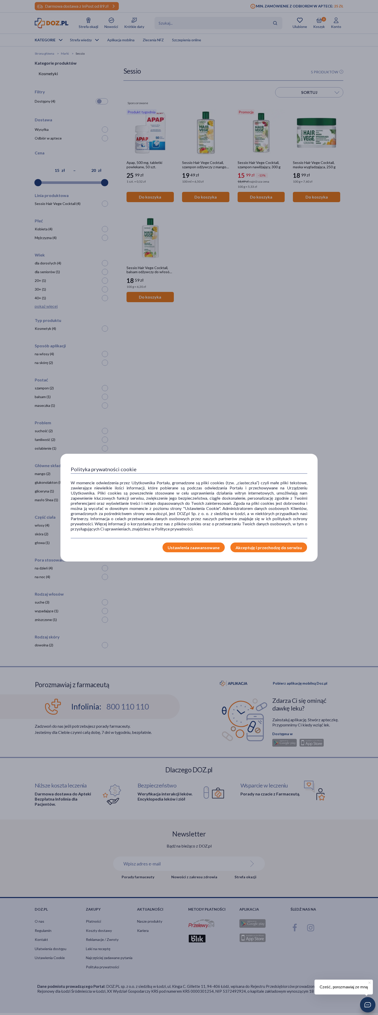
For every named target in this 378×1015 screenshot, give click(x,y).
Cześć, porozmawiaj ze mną (344, 987)
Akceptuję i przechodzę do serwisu (269, 547)
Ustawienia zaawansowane (194, 547)
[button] (367, 1004)
